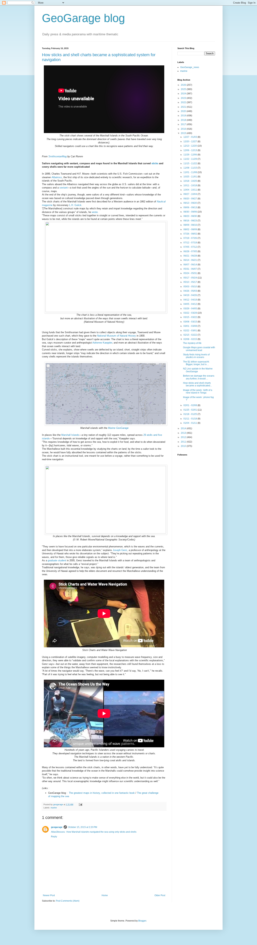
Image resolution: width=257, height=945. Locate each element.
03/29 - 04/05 (190, 308)
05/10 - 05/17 (190, 282)
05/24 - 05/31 (190, 273)
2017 (184, 124)
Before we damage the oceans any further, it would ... (198, 377)
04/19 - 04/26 (190, 295)
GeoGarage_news (189, 67)
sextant (63, 187)
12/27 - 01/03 (190, 137)
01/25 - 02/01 (190, 410)
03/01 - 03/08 (190, 326)
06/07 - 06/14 (190, 264)
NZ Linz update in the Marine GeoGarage (198, 370)
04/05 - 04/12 (190, 304)
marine (54, 808)
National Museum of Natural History (116, 335)
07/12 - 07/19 (190, 242)
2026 (184, 85)
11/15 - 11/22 (190, 163)
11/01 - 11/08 (190, 172)
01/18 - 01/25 (190, 414)
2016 (184, 129)
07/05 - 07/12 (190, 247)
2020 (184, 111)
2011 (184, 441)
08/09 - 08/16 (190, 225)
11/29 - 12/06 (190, 154)
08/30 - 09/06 (190, 211)
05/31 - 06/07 (190, 269)
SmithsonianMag (57, 156)
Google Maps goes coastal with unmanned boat (199, 348)
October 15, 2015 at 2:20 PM (82, 827)
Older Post (159, 895)
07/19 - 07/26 (190, 238)
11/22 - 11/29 (190, 159)
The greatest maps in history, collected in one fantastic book (102, 792)
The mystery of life (192, 343)
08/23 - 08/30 (190, 216)
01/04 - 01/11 (190, 423)
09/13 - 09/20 (190, 203)
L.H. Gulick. (75, 205)
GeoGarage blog (83, 18)
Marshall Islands (70, 435)
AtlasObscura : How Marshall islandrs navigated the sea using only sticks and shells (93, 832)
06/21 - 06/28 (190, 255)
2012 (184, 437)
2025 (184, 89)
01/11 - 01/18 (190, 418)
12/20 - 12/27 (190, 141)
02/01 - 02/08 (190, 405)
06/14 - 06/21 (190, 260)
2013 (184, 433)
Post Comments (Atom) (67, 901)
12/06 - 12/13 (190, 150)
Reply (54, 836)
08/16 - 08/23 (190, 220)
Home (105, 895)
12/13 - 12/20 (190, 146)
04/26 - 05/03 (190, 291)
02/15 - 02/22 (190, 335)
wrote (95, 212)
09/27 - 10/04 (190, 194)
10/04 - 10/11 (190, 189)
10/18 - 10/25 (190, 181)
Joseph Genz (120, 550)
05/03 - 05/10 (190, 286)
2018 (184, 120)
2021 (184, 107)
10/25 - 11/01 (190, 176)
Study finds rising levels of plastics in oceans (196, 356)
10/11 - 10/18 (190, 185)
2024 (184, 93)
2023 (184, 98)
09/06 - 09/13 (190, 207)
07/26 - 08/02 (190, 233)
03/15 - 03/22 (190, 317)
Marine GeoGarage (118, 428)
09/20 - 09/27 (190, 198)
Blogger (142, 920)
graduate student (57, 560)
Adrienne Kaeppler (102, 342)
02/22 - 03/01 (190, 330)
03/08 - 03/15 (190, 321)
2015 (184, 133)
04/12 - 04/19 (190, 299)
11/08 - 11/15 (190, 167)
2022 (184, 102)
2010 (184, 446)
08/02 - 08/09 (190, 229)
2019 (184, 115)
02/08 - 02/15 (190, 339)
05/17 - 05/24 (190, 277)
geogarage (56, 827)
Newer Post (49, 895)
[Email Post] (80, 804)
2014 (184, 428)
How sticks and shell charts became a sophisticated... (197, 384)
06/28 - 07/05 (190, 251)
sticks (154, 163)
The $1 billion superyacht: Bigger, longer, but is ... (196, 363)
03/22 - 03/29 (190, 313)
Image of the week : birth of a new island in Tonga (197, 391)
